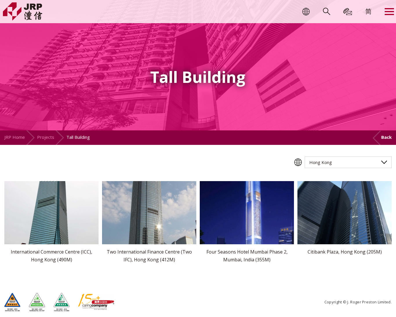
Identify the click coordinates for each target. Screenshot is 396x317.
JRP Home (14, 137)
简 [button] (368, 11)
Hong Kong (320, 162)
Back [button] (386, 137)
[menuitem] (368, 11)
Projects (45, 137)
